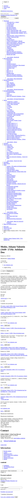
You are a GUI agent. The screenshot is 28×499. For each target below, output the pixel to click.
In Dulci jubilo (10, 189)
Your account (7, 7)
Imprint (5, 459)
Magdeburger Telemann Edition (14, 194)
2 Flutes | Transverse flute (13, 37)
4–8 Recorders (10, 26)
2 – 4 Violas (9, 109)
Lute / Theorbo (10, 82)
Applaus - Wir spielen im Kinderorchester (16, 166)
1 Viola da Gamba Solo (12, 127)
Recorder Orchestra (11, 27)
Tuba (8, 69)
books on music (10, 167)
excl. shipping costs (8, 265)
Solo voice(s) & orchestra (13, 152)
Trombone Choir (10, 68)
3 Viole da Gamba (11, 132)
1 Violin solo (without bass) (13, 103)
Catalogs (6, 468)
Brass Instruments (8, 58)
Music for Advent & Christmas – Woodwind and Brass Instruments (14, 52)
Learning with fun (11, 191)
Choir (8, 155)
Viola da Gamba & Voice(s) (13, 138)
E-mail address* (4, 487)
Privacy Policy (7, 456)
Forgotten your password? (7, 491)
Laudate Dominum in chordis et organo (16, 190)
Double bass (9, 117)
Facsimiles (6, 162)
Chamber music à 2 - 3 (12, 123)
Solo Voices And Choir (12, 216)
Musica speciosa (10, 197)
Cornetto (9, 61)
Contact (5, 452)
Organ (8, 93)
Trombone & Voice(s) (12, 66)
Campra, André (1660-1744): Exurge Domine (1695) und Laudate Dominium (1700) (13, 313)
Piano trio (9, 121)
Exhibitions (6, 465)
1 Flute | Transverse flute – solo (14, 30)
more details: (13, 57)
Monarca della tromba (12, 195)
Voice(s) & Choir (8, 144)
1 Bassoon (9, 47)
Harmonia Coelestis (11, 182)
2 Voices (9, 150)
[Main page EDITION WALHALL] (7, 11)
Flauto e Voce (10, 178)
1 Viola (8, 108)
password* (3, 489)
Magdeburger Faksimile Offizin (14, 193)
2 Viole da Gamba (11, 131)
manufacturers (4, 470)
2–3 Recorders (10, 25)
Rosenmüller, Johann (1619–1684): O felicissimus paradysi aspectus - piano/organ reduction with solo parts (14, 354)
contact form (3, 444)
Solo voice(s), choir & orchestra (14, 154)
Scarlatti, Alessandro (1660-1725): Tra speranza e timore (14, 376)
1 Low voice (10, 148)
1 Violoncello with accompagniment (15, 113)
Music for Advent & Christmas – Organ (16, 96)
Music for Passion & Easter (10, 224)
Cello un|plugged (11, 169)
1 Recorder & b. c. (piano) (13, 22)
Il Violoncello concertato (12, 186)
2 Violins (9, 105)
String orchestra (10, 119)
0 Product (3, 15)
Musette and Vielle (11, 54)
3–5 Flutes (9, 38)
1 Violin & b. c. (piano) (12, 101)
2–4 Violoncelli (10, 116)
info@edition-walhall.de (19, 438)
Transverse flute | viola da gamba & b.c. (16, 35)
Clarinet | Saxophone (11, 46)
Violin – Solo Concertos (12, 104)
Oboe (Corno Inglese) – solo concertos (16, 42)
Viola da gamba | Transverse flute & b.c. (16, 135)
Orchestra (6, 143)
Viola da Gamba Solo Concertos (14, 130)
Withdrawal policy (8, 453)
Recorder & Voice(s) (11, 29)
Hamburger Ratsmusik (12, 181)
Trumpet (9, 62)
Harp (8, 81)
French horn (9, 60)
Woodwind (6, 20)
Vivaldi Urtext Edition (12, 208)
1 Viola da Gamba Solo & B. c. (14, 128)
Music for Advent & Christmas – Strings (16, 139)
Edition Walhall (11, 258)
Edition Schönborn (11, 175)
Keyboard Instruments (9, 90)
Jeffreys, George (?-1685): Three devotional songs (12, 333)
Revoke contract (7, 451)
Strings (5, 100)
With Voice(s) (10, 86)
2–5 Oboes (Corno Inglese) (13, 45)
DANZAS (9, 174)
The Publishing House (9, 467)
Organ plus (9, 95)
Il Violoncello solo (11, 187)
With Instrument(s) (11, 85)
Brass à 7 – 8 (10, 72)
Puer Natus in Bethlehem (12, 201)
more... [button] (2, 325)
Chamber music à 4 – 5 (12, 124)
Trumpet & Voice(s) (11, 64)
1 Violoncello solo (11, 112)
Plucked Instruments (8, 80)
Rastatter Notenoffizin (12, 202)
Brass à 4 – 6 (10, 70)
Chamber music (10, 50)
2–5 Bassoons (10, 49)
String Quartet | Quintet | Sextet (14, 120)
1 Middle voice (10, 147)
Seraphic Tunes (10, 206)
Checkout (6, 5)
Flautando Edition (11, 177)
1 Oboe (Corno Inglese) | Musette (14, 41)
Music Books (7, 163)
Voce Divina (9, 209)
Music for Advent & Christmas (11, 213)
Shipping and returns (8, 457)
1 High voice (10, 146)
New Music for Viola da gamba (14, 198)
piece (4, 270)
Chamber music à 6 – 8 (12, 125)
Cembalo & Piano (11, 92)
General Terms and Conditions (11, 455)
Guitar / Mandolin (11, 84)
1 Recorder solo (10, 23)
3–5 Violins (9, 107)
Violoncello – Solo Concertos (13, 115)
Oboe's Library (10, 200)
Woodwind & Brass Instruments (14, 218)
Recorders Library (11, 204)
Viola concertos (10, 111)
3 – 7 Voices (9, 151)
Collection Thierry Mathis (13, 170)
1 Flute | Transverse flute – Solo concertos (16, 31)
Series (5, 165)
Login (5, 8)
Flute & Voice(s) (10, 39)
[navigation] (3, 479)
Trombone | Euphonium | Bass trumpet (16, 65)
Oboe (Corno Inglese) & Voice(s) (14, 43)
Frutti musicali (10, 179)
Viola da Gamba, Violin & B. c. (14, 136)
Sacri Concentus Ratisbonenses (14, 205)
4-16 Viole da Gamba (12, 134)
